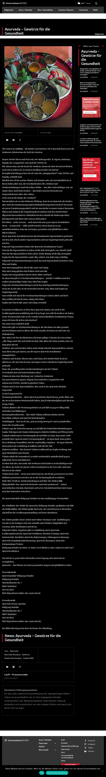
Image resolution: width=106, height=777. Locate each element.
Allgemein (99, 34)
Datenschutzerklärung (57, 773)
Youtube (91, 751)
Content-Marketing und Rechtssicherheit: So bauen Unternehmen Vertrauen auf (91, 141)
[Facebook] (85, 740)
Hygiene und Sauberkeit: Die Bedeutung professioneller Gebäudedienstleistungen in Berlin (90, 127)
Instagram (91, 744)
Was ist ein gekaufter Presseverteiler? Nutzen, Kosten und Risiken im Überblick (89, 85)
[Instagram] (85, 744)
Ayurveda (14, 651)
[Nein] (102, 771)
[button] (96, 3)
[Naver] (7, 140)
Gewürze (26, 654)
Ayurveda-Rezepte (12, 654)
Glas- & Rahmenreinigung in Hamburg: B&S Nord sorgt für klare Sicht (91, 220)
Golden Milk (28, 658)
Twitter (90, 748)
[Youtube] (85, 751)
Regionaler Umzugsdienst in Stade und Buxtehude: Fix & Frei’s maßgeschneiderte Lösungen (90, 71)
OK (41, 773)
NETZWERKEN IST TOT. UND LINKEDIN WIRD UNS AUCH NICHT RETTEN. (90, 190)
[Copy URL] (19, 140)
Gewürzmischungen (13, 658)
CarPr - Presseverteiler (16, 674)
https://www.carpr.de (11, 678)
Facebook (91, 740)
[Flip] (13, 140)
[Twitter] (85, 748)
